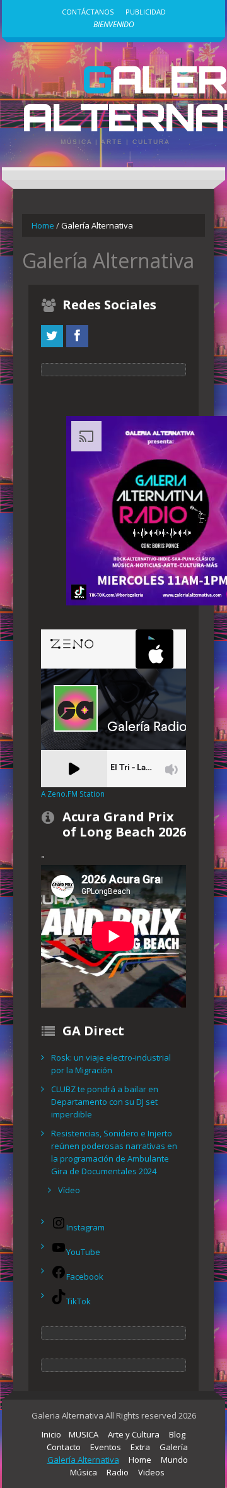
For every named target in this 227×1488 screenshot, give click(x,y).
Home (43, 225)
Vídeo (69, 1190)
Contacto (64, 1447)
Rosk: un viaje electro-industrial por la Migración (111, 1064)
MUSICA (83, 1434)
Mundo (174, 1459)
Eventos (105, 1447)
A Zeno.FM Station (73, 793)
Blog (177, 1434)
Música (83, 1472)
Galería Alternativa (83, 1459)
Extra (140, 1447)
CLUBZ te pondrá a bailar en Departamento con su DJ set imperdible (104, 1101)
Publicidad (145, 11)
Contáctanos (88, 11)
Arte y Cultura (134, 1434)
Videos (151, 1472)
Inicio (51, 1434)
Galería (174, 1447)
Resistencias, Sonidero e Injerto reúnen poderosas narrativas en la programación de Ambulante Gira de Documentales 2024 (114, 1152)
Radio (118, 1472)
